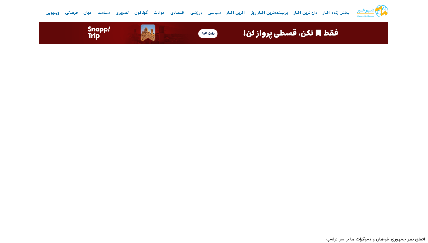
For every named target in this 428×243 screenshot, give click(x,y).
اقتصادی (177, 13)
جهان (87, 13)
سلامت (104, 13)
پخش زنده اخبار (336, 13)
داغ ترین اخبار (305, 13)
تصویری (122, 13)
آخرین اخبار (236, 13)
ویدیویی (53, 13)
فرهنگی (71, 13)
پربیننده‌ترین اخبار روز (269, 13)
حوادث (159, 13)
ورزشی (196, 13)
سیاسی (214, 13)
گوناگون (141, 13)
